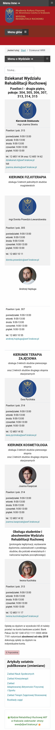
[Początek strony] (50, 724)
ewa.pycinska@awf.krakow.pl (21, 435)
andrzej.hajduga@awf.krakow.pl (22, 338)
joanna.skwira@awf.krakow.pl (21, 167)
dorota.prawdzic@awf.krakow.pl (22, 259)
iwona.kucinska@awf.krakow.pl (22, 616)
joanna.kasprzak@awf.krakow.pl (22, 521)
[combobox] (19, 70)
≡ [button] (25, 31)
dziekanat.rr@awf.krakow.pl (20, 160)
